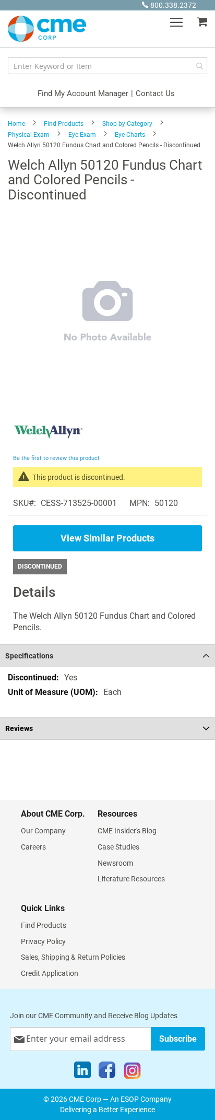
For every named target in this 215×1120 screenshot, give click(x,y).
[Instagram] (132, 1072)
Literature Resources (131, 879)
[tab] (107, 655)
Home (16, 123)
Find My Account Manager (83, 93)
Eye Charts (130, 134)
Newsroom (115, 863)
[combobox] (107, 65)
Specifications (29, 656)
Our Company (43, 831)
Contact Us (155, 93)
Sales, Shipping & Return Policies (73, 957)
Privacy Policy (43, 941)
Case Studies (118, 847)
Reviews (19, 728)
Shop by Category (127, 123)
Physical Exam (29, 134)
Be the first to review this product (56, 458)
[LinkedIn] (82, 1072)
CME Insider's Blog (127, 831)
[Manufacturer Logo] (48, 446)
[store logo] (47, 29)
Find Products (63, 123)
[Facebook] (107, 1072)
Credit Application (49, 973)
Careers (33, 847)
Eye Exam (82, 134)
